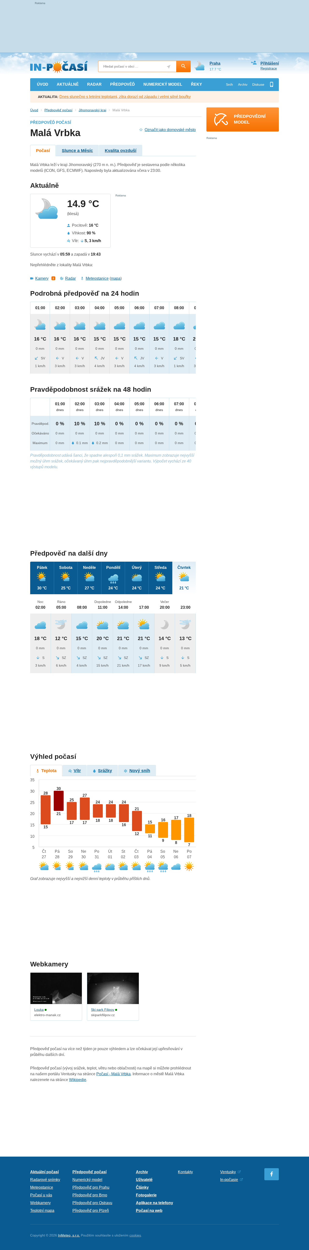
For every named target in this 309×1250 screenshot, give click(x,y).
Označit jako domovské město (170, 130)
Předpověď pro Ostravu (92, 1203)
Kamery (42, 278)
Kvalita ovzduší (120, 150)
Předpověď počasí (58, 110)
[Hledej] (183, 66)
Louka (39, 1010)
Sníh (229, 84)
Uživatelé (144, 1180)
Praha (215, 63)
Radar (70, 278)
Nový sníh (139, 770)
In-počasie (229, 1180)
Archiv (242, 84)
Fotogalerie (146, 1195)
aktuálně (68, 84)
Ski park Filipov (102, 1010)
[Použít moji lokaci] (168, 67)
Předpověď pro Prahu (90, 1187)
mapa (115, 278)
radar (94, 84)
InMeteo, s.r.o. (69, 1235)
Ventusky (228, 1172)
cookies (135, 1235)
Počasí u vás (41, 1195)
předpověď (122, 84)
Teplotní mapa (42, 1210)
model (162, 84)
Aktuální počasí (44, 1172)
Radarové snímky (45, 1180)
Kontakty (185, 1172)
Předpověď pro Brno (89, 1195)
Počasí (43, 150)
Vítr (77, 770)
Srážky (105, 770)
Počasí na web (149, 1210)
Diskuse (258, 84)
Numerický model (87, 1180)
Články (142, 1187)
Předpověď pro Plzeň (90, 1210)
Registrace (268, 68)
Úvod (34, 110)
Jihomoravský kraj (92, 110)
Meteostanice (97, 278)
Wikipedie (77, 1080)
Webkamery (40, 1203)
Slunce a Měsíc (77, 150)
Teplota (48, 770)
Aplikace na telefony (154, 1203)
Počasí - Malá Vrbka (113, 1074)
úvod (42, 84)
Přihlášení (269, 63)
